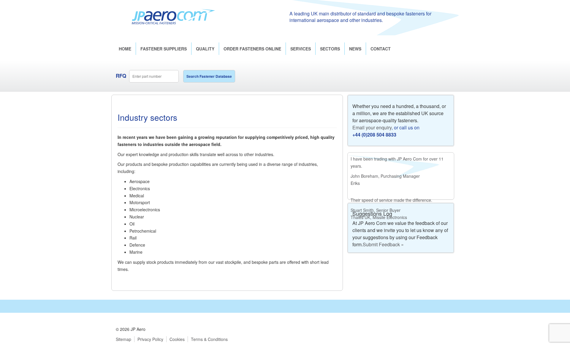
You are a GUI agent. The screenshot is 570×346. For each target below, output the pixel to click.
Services (300, 49)
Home (125, 49)
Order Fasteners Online (252, 49)
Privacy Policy (150, 339)
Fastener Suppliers (163, 49)
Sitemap (123, 339)
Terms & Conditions (209, 339)
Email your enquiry (372, 127)
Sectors (330, 49)
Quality (205, 49)
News (355, 49)
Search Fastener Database (209, 76)
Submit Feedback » (383, 244)
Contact (380, 49)
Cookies (177, 339)
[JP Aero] (173, 16)
